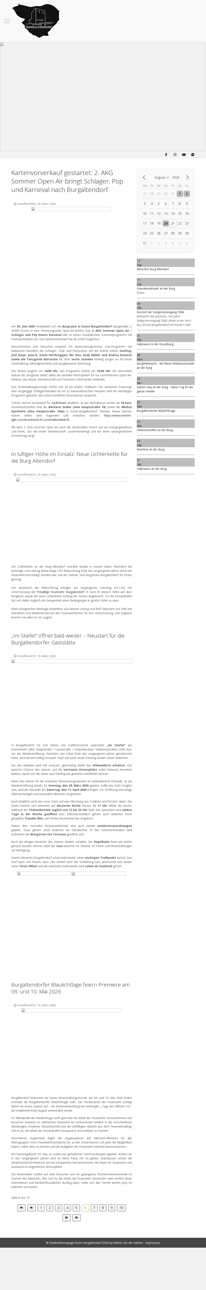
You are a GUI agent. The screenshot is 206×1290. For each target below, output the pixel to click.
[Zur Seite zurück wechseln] (31, 1207)
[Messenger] (193, 154)
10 (121, 1208)
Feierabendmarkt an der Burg (156, 288)
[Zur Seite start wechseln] (21, 1207)
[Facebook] (166, 154)
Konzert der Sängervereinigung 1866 (160, 312)
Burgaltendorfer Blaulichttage (156, 411)
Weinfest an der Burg (150, 449)
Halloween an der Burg (152, 469)
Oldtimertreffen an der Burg (155, 430)
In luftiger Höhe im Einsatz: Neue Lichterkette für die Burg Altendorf (69, 457)
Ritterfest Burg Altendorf (153, 269)
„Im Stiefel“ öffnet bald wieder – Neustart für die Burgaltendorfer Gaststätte (68, 639)
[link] (60, 592)
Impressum (152, 1243)
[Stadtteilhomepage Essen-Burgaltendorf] (106, 21)
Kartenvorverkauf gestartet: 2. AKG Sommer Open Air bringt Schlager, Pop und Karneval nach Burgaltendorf (67, 181)
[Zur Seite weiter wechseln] (66, 1217)
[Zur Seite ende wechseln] (76, 1217)
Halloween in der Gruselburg (155, 344)
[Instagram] (175, 154)
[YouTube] (184, 154)
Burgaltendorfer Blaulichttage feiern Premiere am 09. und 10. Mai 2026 (70, 988)
